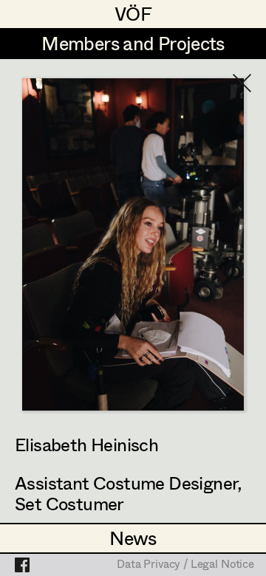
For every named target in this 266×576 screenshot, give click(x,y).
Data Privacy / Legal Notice (185, 565)
